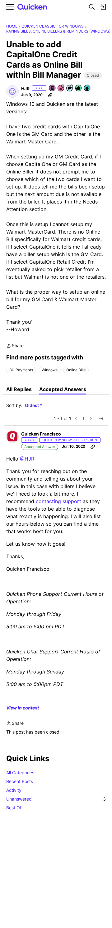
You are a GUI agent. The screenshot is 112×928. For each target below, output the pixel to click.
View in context (22, 707)
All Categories (20, 772)
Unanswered (56, 799)
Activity (13, 790)
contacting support (58, 501)
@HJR (27, 459)
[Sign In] (103, 7)
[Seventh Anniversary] (61, 88)
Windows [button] (50, 370)
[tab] (18, 389)
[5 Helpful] (78, 88)
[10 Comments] (70, 88)
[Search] (91, 7)
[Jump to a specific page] (101, 419)
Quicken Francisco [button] (41, 433)
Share (15, 346)
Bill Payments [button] (21, 370)
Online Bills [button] (76, 370)
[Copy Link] (50, 95)
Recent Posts (19, 781)
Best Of (13, 807)
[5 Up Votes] (87, 88)
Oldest (32, 406)
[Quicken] (32, 7)
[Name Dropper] (52, 88)
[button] (12, 91)
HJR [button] (25, 88)
